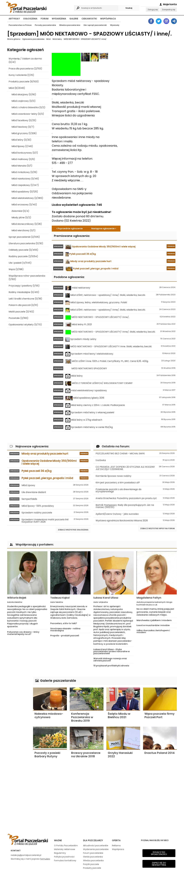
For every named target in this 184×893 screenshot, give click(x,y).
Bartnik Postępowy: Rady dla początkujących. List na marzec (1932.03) (135, 506)
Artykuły (14, 18)
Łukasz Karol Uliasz (105, 597)
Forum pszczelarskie (93, 853)
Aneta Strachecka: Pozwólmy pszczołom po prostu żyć (135, 498)
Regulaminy (60, 853)
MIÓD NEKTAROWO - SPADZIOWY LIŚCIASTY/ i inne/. (85, 39)
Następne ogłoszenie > (103, 228)
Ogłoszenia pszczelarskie (33, 39)
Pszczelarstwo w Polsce (20, 25)
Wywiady (114, 25)
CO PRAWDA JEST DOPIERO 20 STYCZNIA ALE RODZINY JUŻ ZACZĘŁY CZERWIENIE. (135, 468)
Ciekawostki (89, 18)
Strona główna (13, 39)
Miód (48, 39)
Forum (44, 18)
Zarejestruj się (168, 9)
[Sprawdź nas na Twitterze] (159, 21)
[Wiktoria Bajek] (27, 572)
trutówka (135, 460)
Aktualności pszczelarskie (95, 845)
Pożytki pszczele (91, 864)
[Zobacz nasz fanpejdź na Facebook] (151, 21)
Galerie (73, 18)
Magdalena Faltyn (149, 597)
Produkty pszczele (92, 868)
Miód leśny (57, 39)
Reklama (116, 845)
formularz (45, 858)
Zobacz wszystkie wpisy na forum (157, 528)
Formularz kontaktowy (65, 860)
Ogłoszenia (30, 18)
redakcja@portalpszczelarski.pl (26, 855)
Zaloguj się (153, 9)
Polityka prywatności (64, 856)
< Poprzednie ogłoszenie (69, 228)
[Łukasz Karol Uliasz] (113, 572)
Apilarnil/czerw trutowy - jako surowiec (135, 513)
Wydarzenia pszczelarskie (96, 849)
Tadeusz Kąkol (60, 597)
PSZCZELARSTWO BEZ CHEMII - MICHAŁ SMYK (135, 453)
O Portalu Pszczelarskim (66, 845)
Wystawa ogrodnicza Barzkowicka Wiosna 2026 (135, 520)
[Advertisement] (18, 720)
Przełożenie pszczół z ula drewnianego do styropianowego (135, 490)
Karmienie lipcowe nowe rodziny (135, 475)
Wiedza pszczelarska (69, 25)
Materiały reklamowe (64, 849)
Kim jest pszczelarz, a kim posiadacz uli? (135, 482)
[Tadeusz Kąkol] (70, 572)
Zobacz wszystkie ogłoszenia (73, 530)
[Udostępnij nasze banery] (174, 21)
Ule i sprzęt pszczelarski (95, 25)
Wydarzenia (59, 18)
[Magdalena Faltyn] (157, 572)
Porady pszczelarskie (45, 25)
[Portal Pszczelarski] (39, 7)
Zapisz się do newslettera (159, 863)
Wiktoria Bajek (16, 597)
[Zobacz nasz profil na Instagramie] (166, 21)
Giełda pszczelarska (93, 856)
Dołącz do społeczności (159, 853)
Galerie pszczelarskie (57, 680)
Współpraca (108, 18)
